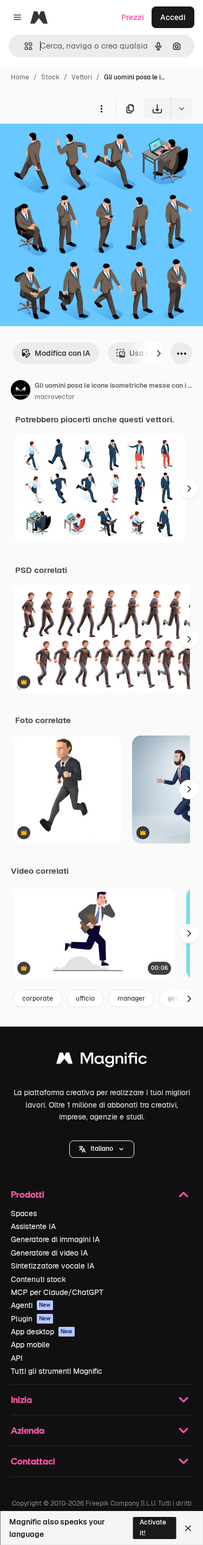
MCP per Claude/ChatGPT (57, 1292)
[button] (101, 1149)
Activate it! (153, 1527)
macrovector (55, 397)
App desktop (42, 1332)
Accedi (173, 17)
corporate (37, 998)
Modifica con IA (62, 353)
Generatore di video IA (49, 1253)
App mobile (30, 1345)
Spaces (24, 1213)
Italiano (101, 1148)
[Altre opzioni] (101, 108)
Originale (71, 144)
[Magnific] (101, 1061)
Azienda (27, 1430)
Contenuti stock (38, 1279)
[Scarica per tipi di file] (181, 108)
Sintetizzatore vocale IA (52, 1266)
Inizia (21, 1399)
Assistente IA (33, 1226)
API (17, 1358)
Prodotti (27, 1194)
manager (131, 998)
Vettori (81, 77)
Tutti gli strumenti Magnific (56, 1371)
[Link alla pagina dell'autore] (20, 391)
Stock (50, 77)
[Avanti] (158, 353)
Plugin (31, 1319)
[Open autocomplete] (24, 46)
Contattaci (33, 1461)
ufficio (85, 998)
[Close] (188, 1528)
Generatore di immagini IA (55, 1239)
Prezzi (132, 17)
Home (20, 77)
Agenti (31, 1305)
